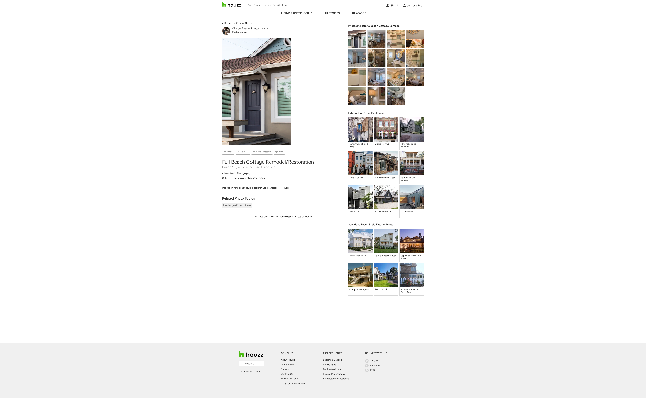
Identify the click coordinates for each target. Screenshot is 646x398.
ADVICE (361, 13)
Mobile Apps (329, 364)
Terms (284, 378)
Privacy (294, 378)
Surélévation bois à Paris (358, 145)
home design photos (290, 216)
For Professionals (332, 369)
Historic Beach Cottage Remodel (380, 25)
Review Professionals (334, 374)
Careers (285, 369)
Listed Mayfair (382, 144)
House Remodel (383, 211)
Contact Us (287, 374)
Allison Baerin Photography (250, 28)
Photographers (239, 32)
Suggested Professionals (336, 378)
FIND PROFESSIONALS (298, 13)
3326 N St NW (356, 177)
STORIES (334, 13)
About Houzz (288, 359)
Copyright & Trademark (293, 383)
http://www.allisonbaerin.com (250, 178)
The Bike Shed (407, 211)
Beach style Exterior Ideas (237, 205)
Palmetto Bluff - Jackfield (408, 179)
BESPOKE (354, 211)
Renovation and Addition (408, 145)
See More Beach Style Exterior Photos (371, 224)
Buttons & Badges (332, 359)
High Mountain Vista (385, 177)
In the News (287, 364)
